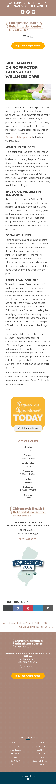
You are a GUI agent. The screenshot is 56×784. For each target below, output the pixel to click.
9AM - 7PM (40, 746)
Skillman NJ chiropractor (18, 137)
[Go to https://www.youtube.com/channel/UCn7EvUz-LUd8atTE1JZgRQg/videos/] (33, 12)
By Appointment (40, 761)
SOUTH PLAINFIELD (36, 6)
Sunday (16, 765)
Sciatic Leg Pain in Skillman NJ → (36, 626)
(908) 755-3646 (28, 538)
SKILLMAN (13, 6)
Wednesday (16, 750)
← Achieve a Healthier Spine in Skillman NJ (25, 623)
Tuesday (16, 746)
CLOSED (40, 743)
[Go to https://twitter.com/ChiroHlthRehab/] (28, 12)
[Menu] (28, 780)
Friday (16, 757)
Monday (16, 743)
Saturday (16, 761)
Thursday (16, 753)
